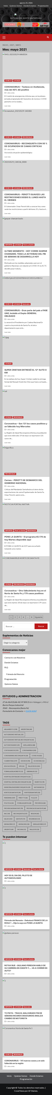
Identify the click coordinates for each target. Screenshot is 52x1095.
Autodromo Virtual (13, 734)
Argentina (26, 729)
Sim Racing (24, 824)
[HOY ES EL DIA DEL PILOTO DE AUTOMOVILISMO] (26, 856)
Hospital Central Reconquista (17, 782)
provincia (40, 803)
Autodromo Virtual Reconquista (19, 740)
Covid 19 (37, 755)
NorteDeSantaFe (32, 792)
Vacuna (21, 829)
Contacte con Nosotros (14, 657)
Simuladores (39, 824)
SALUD (8, 819)
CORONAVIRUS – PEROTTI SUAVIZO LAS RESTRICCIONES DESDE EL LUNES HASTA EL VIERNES (25, 197)
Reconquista (20, 813)
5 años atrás (10, 93)
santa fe (20, 819)
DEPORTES (9, 245)
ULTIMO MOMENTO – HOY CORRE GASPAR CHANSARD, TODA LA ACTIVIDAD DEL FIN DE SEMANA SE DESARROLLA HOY (25, 254)
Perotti (23, 798)
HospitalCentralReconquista (17, 776)
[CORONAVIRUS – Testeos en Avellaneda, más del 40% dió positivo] (26, 68)
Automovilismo (12, 745)
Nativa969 (39, 787)
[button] (5, 37)
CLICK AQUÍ (31, 711)
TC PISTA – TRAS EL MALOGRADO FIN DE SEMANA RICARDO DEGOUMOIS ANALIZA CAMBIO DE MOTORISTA (23, 1016)
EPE (21, 766)
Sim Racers (9, 824)
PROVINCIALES (27, 137)
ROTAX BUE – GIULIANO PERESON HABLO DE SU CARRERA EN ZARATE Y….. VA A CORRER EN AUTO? (25, 968)
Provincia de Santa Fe (36, 808)
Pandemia (9, 798)
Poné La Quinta (28, 245)
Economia (39, 761)
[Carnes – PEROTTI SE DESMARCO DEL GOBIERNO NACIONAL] (26, 461)
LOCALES (17, 80)
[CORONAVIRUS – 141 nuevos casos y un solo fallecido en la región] (26, 1041)
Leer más (7, 106)
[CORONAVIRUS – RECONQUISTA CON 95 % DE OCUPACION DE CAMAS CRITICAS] (26, 124)
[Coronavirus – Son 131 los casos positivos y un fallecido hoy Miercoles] (26, 404)
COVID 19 (8, 80)
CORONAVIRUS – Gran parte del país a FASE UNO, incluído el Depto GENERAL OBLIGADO (26, 313)
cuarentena (10, 761)
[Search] (47, 37)
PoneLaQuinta (24, 803)
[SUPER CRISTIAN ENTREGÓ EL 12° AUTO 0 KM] (26, 351)
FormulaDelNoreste (13, 771)
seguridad (34, 819)
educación (10, 766)
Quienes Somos (15, 6)
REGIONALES (18, 417)
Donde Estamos (30, 6)
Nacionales (26, 304)
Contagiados (11, 750)
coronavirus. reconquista (16, 755)
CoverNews (19, 1091)
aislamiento (10, 729)
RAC (7, 813)
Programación (43, 6)
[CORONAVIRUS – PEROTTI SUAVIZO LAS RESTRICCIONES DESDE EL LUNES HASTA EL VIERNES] (26, 175)
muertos (39, 782)
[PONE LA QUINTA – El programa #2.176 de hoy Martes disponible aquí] (26, 518)
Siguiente (38, 617)
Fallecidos (34, 766)
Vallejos (34, 829)
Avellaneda (29, 745)
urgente (9, 829)
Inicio (6, 6)
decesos (25, 761)
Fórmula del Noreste (15, 674)
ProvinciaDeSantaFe (13, 808)
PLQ (6, 667)
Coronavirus (29, 750)
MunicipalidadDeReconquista (17, 787)
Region (35, 813)
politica (9, 803)
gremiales (32, 771)
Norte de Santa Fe (12, 792)
